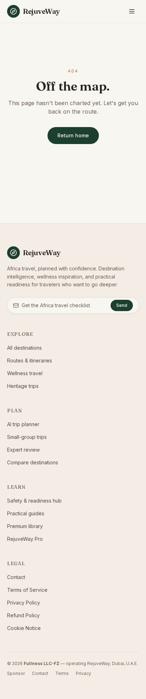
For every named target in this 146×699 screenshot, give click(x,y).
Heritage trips (23, 386)
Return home (73, 135)
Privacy (83, 673)
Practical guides (25, 513)
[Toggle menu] (132, 11)
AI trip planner (23, 424)
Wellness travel (25, 373)
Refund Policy (23, 615)
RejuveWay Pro (25, 539)
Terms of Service (27, 590)
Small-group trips (27, 437)
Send (121, 305)
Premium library (25, 526)
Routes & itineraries (29, 360)
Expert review (23, 450)
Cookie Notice (24, 628)
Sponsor (16, 673)
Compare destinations (32, 462)
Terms (62, 673)
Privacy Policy (23, 603)
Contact (16, 577)
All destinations (24, 348)
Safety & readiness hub (34, 501)
